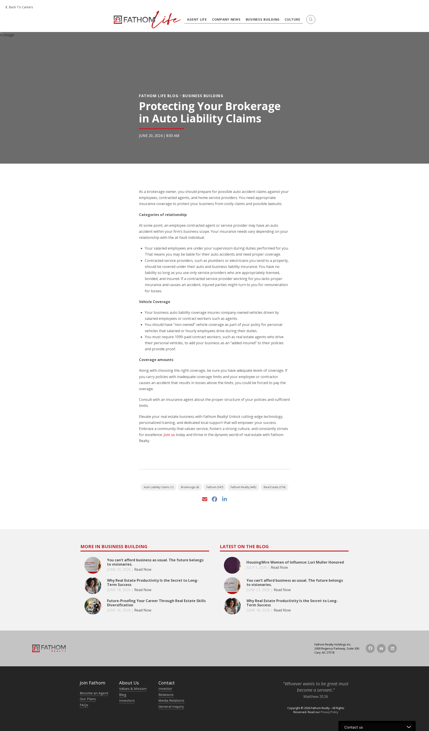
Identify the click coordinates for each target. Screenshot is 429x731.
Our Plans (88, 699)
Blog (122, 694)
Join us (169, 434)
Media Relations (171, 700)
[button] (310, 19)
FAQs (84, 705)
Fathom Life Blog (159, 95)
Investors (127, 700)
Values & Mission (133, 688)
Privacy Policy (329, 712)
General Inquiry (171, 706)
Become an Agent (94, 693)
